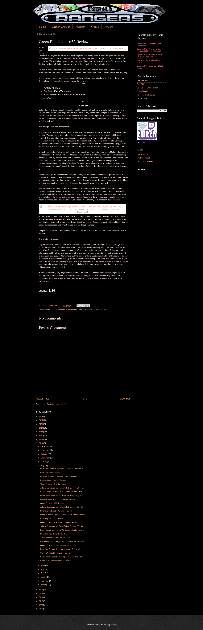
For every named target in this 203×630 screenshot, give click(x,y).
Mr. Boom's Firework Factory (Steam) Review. (58, 476)
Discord (108, 27)
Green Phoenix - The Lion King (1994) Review (58, 522)
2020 (41, 439)
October (44, 454)
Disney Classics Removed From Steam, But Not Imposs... (63, 515)
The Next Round (143, 158)
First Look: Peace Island (50, 473)
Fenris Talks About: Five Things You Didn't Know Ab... (62, 557)
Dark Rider (141, 84)
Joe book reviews (86, 309)
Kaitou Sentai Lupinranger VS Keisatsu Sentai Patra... (62, 492)
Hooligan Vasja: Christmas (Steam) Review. (57, 499)
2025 (41, 420)
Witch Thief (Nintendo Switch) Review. (55, 561)
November (45, 450)
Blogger (114, 624)
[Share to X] (83, 305)
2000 (41, 605)
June (43, 566)
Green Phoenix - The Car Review (53, 484)
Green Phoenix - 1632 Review (52, 503)
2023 (41, 428)
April (43, 573)
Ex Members (142, 98)
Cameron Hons (143, 81)
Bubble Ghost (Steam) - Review (53, 480)
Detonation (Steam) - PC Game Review (56, 511)
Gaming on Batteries (145, 161)
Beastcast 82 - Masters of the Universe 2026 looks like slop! (149, 50)
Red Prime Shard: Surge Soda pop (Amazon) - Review (62, 541)
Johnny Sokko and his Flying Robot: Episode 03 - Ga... (62, 507)
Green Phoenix (72, 309)
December (45, 446)
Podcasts (80, 27)
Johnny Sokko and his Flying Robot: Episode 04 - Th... (62, 488)
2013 (41, 597)
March (43, 577)
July (43, 466)
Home (42, 27)
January (44, 585)
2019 (41, 443)
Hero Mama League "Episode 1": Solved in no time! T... (62, 469)
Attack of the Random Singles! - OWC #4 (56, 538)
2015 (41, 593)
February (44, 581)
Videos (95, 27)
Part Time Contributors (146, 95)
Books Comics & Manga (55, 309)
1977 (41, 609)
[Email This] (78, 305)
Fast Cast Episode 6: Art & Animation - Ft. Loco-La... (61, 549)
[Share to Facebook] (85, 305)
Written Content (61, 27)
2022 (41, 432)
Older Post (125, 398)
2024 (41, 424)
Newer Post (42, 398)
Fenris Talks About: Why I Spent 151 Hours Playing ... (62, 495)
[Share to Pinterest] (88, 305)
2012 (41, 601)
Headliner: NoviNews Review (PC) (53, 534)
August (44, 462)
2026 (41, 416)
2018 (41, 590)
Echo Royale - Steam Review (52, 518)
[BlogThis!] (80, 305)
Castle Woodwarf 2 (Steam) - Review (55, 553)
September (45, 458)
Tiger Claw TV (142, 154)
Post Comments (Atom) (56, 404)
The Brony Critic (100, 309)
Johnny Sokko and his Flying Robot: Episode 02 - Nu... (62, 526)
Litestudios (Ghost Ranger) (147, 88)
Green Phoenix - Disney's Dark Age (54, 545)
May (43, 569)
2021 (41, 436)
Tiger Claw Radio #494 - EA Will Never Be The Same (149, 56)
